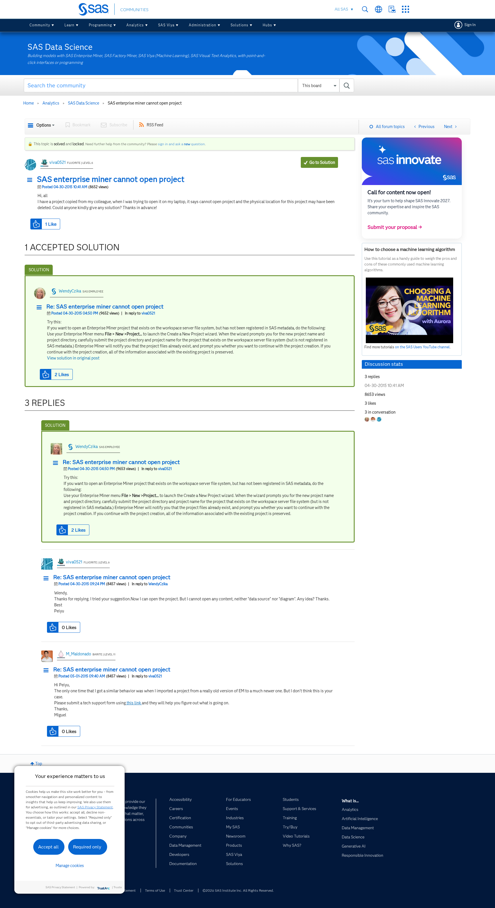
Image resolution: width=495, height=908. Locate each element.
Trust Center (183, 890)
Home (28, 103)
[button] (31, 180)
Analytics (135, 25)
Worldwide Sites (378, 9)
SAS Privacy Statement (95, 807)
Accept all (48, 847)
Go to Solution (322, 162)
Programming (100, 25)
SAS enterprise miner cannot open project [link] (145, 103)
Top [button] (38, 763)
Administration (202, 25)
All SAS (341, 9)
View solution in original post (73, 358)
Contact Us (392, 9)
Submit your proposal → (395, 227)
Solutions (239, 25)
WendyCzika (70, 291)
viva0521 (57, 162)
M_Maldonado (78, 654)
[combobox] (189, 85)
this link (134, 702)
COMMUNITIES (134, 9)
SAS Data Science (83, 103)
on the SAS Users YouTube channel (422, 347)
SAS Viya (166, 25)
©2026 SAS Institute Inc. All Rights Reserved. (238, 890)
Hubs (267, 25)
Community (40, 25)
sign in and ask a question (181, 144)
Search (365, 9)
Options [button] (43, 125)
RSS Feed (155, 124)
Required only (87, 847)
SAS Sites (405, 9)
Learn (69, 25)
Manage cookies (70, 865)
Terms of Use (155, 890)
